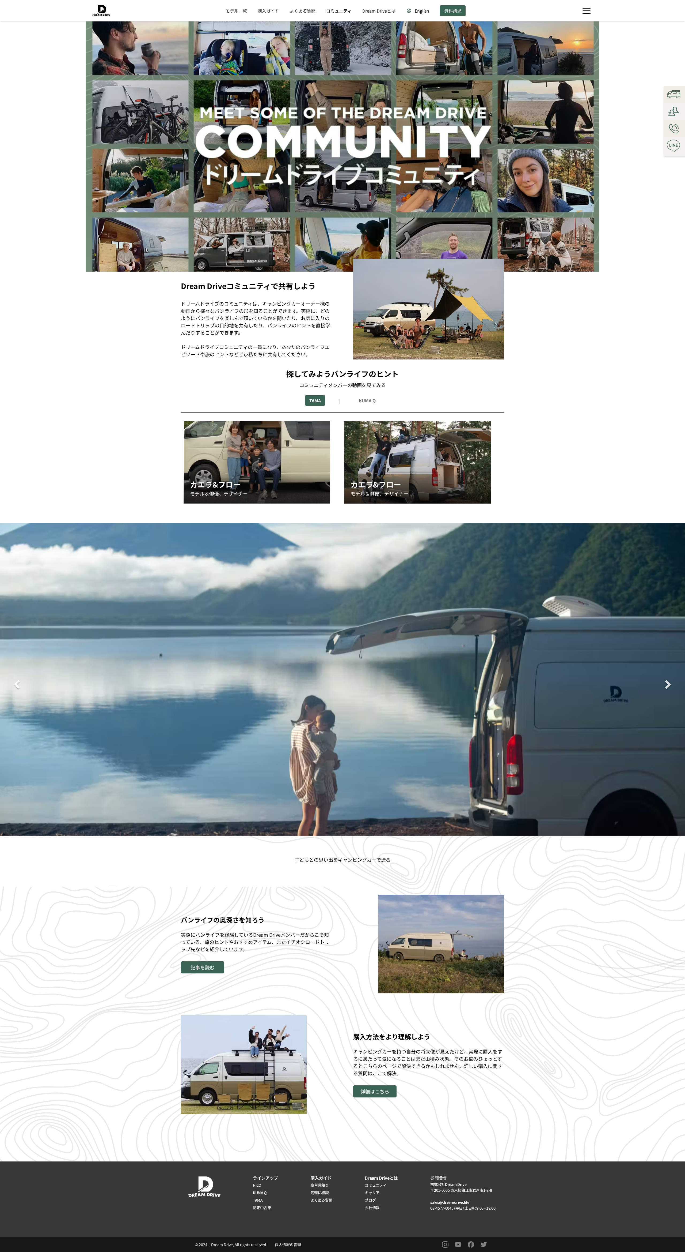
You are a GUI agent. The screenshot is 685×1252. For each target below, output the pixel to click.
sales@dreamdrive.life (450, 1202)
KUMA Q (260, 1192)
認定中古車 (262, 1207)
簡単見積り (319, 1185)
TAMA (258, 1200)
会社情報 (372, 1207)
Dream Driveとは (378, 11)
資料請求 (452, 11)
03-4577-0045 (442, 1208)
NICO (257, 1185)
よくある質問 (302, 11)
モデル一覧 (236, 11)
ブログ (370, 1200)
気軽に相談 (319, 1192)
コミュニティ (339, 11)
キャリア (372, 1192)
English (422, 11)
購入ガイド (268, 11)
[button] (586, 10)
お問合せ (438, 1177)
